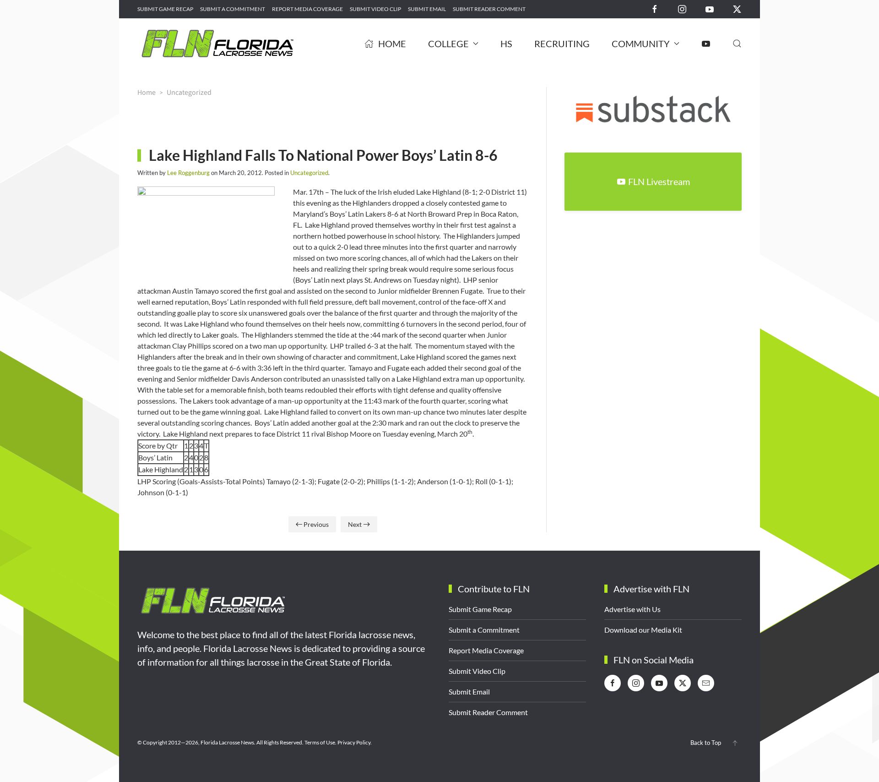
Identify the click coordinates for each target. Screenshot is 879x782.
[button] (737, 43)
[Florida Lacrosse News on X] (737, 8)
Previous (316, 524)
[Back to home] (217, 43)
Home (392, 43)
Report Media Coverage (307, 8)
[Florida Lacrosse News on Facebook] (654, 8)
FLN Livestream (659, 181)
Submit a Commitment (232, 8)
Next (355, 524)
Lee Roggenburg (188, 172)
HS (506, 43)
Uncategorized (309, 172)
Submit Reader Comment (489, 8)
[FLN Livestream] (706, 43)
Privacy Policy (353, 742)
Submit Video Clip (375, 8)
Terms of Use (319, 742)
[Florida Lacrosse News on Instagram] (682, 8)
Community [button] (641, 43)
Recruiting (562, 43)
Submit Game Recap (165, 8)
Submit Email (427, 8)
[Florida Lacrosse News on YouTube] (709, 8)
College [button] (448, 43)
